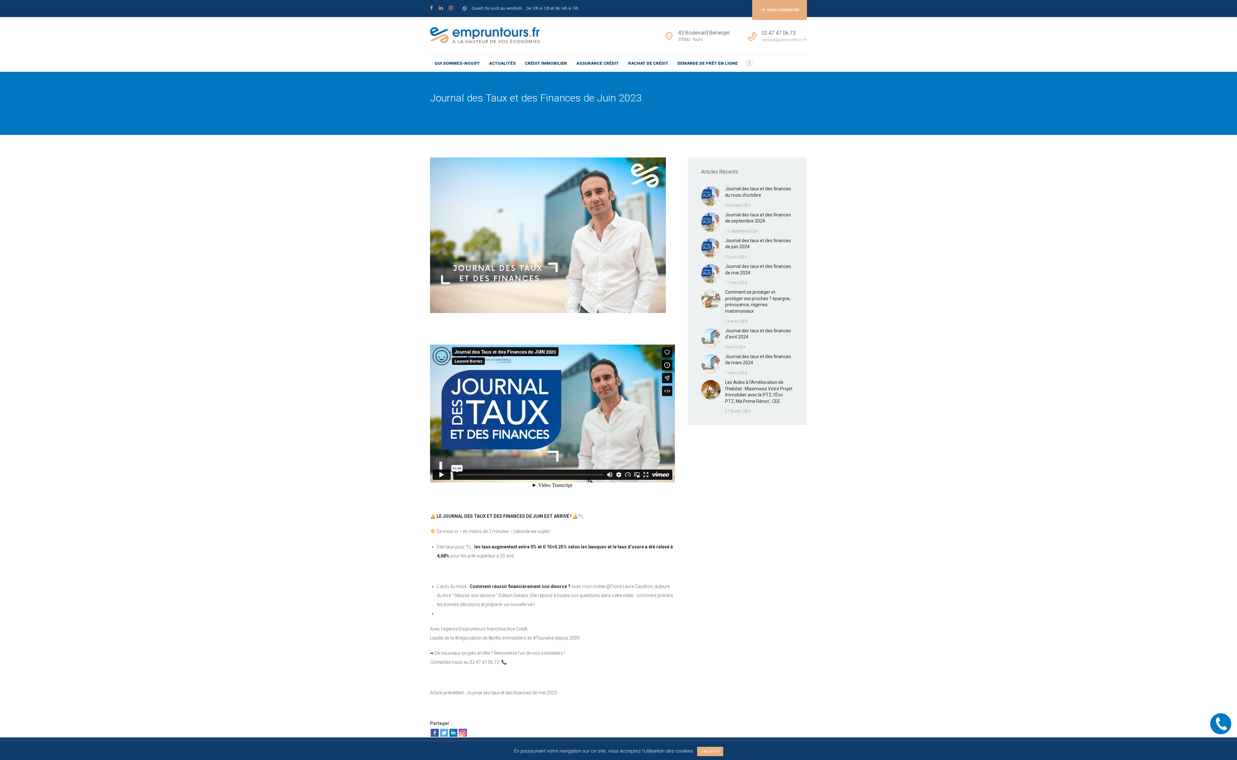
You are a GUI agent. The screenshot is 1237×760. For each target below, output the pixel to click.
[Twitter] (444, 733)
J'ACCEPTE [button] (710, 751)
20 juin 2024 (736, 257)
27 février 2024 (738, 411)
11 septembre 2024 (741, 231)
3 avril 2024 (735, 347)
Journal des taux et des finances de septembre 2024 (758, 218)
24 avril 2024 (736, 321)
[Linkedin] (453, 733)
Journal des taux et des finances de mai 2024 (758, 269)
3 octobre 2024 (738, 205)
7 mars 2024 (736, 373)
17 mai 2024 (736, 282)
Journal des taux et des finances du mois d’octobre (758, 192)
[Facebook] (435, 733)
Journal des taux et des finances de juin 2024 (758, 244)
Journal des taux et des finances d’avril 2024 (758, 334)
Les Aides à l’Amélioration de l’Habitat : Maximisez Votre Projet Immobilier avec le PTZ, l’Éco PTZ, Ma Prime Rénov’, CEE (758, 392)
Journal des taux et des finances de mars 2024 (758, 360)
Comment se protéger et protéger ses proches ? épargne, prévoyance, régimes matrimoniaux (758, 302)
